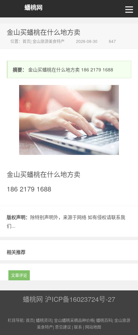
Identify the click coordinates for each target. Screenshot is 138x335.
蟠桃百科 (104, 320)
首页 (26, 41)
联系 (78, 327)
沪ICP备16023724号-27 (80, 299)
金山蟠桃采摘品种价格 (74, 320)
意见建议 (63, 327)
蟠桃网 (33, 7)
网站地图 (93, 327)
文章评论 (19, 275)
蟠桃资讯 (44, 320)
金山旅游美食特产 (48, 41)
